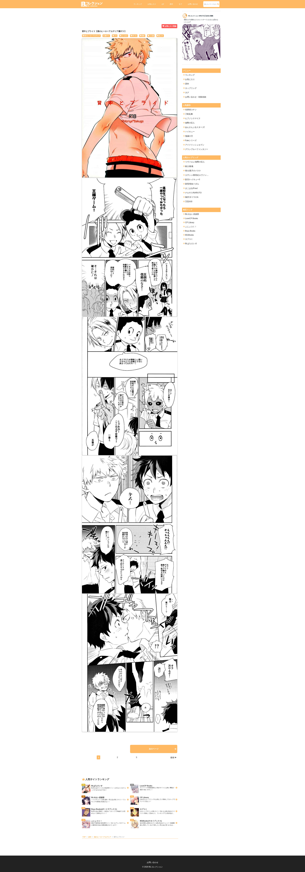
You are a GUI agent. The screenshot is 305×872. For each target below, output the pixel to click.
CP (163, 4)
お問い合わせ (193, 4)
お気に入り (152, 4)
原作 (171, 4)
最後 (172, 758)
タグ (180, 4)
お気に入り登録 (170, 26)
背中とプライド (119, 837)
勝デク (107, 36)
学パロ (134, 36)
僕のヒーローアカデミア (92, 36)
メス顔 (152, 36)
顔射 (143, 36)
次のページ (153, 749)
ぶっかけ (124, 36)
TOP (84, 837)
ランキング (138, 4)
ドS (115, 36)
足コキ (161, 36)
